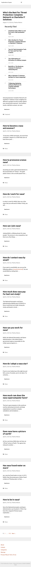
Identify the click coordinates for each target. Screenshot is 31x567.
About (2, 544)
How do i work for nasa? (14, 194)
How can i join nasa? (12, 226)
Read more (6, 109)
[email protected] (18, 269)
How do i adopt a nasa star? (15, 364)
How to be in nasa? (11, 500)
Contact (3, 547)
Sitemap (3, 552)
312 (10, 533)
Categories (4, 549)
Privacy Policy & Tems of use (8, 554)
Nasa (6, 148)
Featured (7, 114)
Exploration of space (6, 2)
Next (14, 533)
